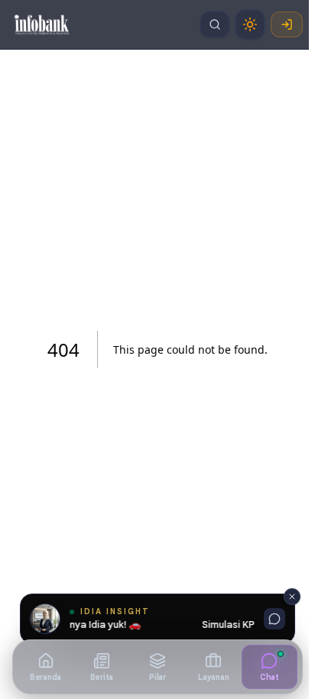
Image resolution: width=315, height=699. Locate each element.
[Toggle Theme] (250, 24)
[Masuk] (287, 24)
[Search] (214, 24)
